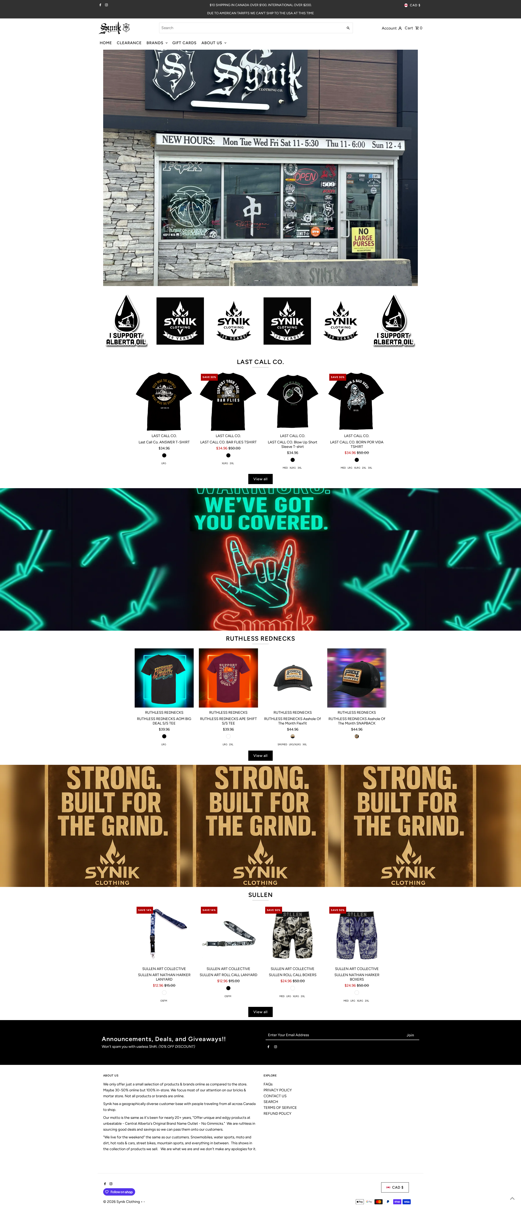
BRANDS (155, 43)
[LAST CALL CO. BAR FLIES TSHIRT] (228, 401)
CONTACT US (275, 1096)
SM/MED (282, 744)
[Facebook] (100, 5)
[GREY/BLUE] (164, 993)
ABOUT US (211, 43)
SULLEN (260, 895)
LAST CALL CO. (260, 362)
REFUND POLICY (277, 1113)
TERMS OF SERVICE (280, 1107)
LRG (163, 463)
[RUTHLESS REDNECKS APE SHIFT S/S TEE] (228, 678)
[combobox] (251, 28)
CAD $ (415, 5)
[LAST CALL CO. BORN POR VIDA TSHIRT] (356, 401)
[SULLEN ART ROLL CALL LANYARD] (228, 934)
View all (260, 479)
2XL (232, 463)
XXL (305, 744)
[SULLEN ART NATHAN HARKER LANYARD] (164, 934)
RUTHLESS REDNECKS (260, 638)
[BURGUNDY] (228, 736)
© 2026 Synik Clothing (122, 1201)
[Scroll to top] (512, 1198)
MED (285, 467)
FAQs (268, 1084)
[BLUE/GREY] (357, 993)
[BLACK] (164, 455)
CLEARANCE (129, 43)
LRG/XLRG (295, 744)
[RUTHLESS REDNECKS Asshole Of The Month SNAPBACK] (356, 678)
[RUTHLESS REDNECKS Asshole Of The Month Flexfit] (292, 678)
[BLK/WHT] (293, 988)
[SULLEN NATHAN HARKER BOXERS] (356, 934)
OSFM (163, 1000)
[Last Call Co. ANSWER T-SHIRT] (164, 401)
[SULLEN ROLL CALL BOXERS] (292, 934)
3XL (300, 467)
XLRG (225, 463)
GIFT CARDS (184, 43)
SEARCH (271, 1101)
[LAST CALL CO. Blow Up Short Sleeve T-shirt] (292, 401)
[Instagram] (106, 5)
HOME (106, 43)
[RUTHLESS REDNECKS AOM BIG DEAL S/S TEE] (164, 678)
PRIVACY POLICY (278, 1090)
